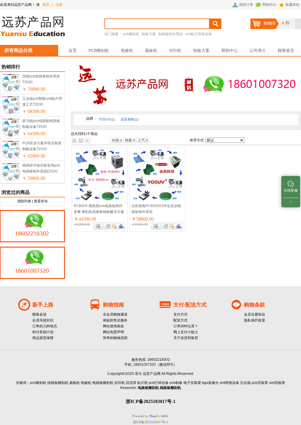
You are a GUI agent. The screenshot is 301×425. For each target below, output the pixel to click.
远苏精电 (129, 119)
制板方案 (149, 34)
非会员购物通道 (115, 314)
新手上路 (42, 305)
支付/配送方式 (190, 305)
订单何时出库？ (185, 326)
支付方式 (180, 314)
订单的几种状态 (44, 326)
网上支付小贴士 (185, 332)
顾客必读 (39, 314)
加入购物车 (98, 226)
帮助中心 (269, 5)
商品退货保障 (42, 338)
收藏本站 (292, 5)
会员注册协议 (254, 314)
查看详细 (114, 226)
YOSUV (106, 119)
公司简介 (258, 50)
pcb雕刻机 (131, 34)
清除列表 (24, 201)
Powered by (146, 416)
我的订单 (246, 5)
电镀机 (127, 50)
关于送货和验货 (185, 338)
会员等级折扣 (42, 320)
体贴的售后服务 (115, 320)
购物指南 (113, 305)
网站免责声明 (113, 332)
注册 (59, 5)
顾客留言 (286, 50)
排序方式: (197, 140)
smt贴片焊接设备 (198, 34)
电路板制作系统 (170, 34)
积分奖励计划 (42, 332)
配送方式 (180, 320)
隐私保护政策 (254, 320)
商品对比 (121, 226)
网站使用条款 (113, 326)
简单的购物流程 (115, 338)
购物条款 (254, 305)
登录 (45, 5)
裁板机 (151, 50)
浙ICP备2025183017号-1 (150, 422)
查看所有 (41, 201)
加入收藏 (107, 226)
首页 (72, 50)
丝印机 (175, 50)
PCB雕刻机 (98, 50)
